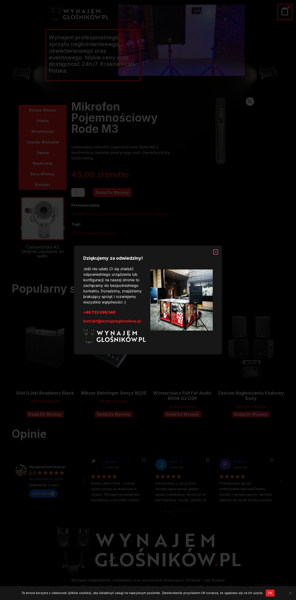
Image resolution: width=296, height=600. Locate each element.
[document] (148, 300)
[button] (215, 252)
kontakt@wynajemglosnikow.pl (112, 321)
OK (270, 593)
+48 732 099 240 (99, 312)
